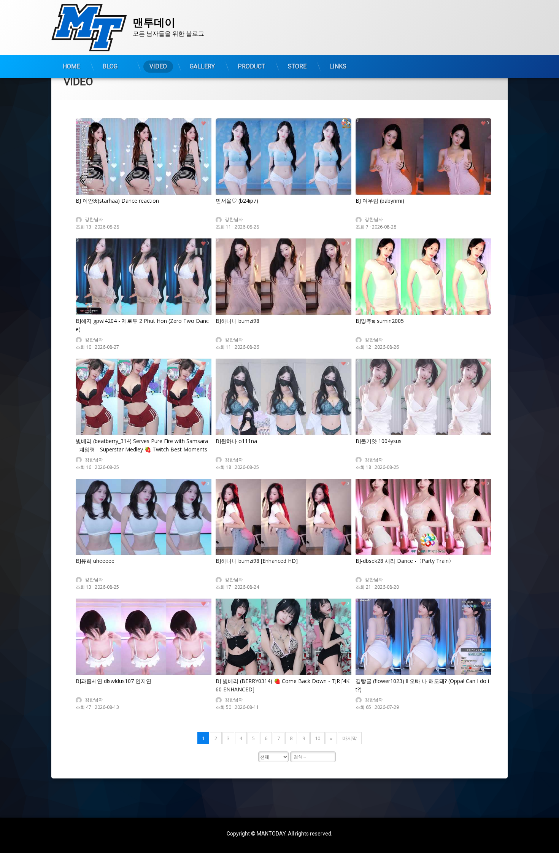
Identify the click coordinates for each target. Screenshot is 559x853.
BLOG (110, 66)
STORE (297, 66)
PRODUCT (251, 66)
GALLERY (202, 66)
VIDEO (158, 66)
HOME (71, 66)
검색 (81, 760)
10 (317, 738)
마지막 (349, 738)
